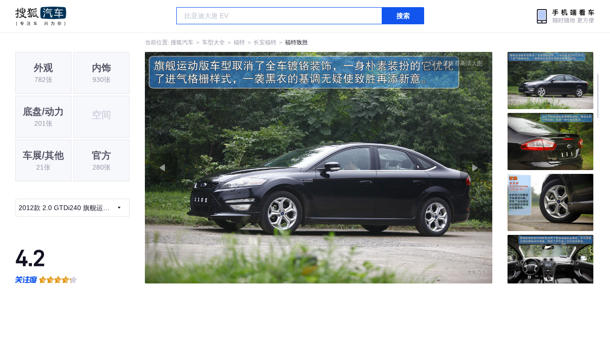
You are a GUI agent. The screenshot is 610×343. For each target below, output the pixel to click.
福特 (239, 42)
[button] (232, 167)
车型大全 (213, 42)
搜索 (403, 16)
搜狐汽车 (40, 16)
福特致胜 (296, 42)
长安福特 (265, 42)
